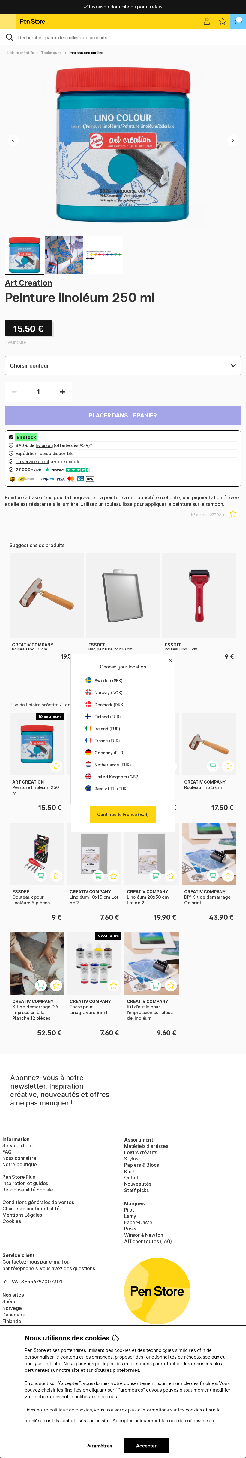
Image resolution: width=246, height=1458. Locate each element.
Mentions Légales (22, 1215)
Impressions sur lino (86, 52)
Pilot (129, 1210)
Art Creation (28, 282)
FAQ (6, 1152)
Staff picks (136, 1190)
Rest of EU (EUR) (111, 788)
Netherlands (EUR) (112, 764)
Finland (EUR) (107, 716)
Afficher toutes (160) (148, 1241)
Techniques (51, 52)
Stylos (131, 1159)
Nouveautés (137, 1184)
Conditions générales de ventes (38, 1202)
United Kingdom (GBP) (117, 776)
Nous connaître (19, 1158)
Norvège (12, 1308)
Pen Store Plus (18, 1177)
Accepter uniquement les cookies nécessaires (163, 1420)
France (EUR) (107, 740)
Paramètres (99, 1446)
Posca (131, 1229)
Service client (17, 1145)
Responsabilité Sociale (27, 1190)
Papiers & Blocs (141, 1165)
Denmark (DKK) (109, 704)
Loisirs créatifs (21, 52)
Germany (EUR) (109, 752)
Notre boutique (19, 1164)
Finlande (11, 1321)
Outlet (131, 1178)
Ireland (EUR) (107, 728)
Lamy (130, 1216)
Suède (9, 1301)
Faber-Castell (139, 1222)
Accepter (146, 1446)
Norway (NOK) (108, 692)
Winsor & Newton (143, 1235)
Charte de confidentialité (31, 1209)
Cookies (11, 1221)
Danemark (13, 1315)
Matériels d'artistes (146, 1146)
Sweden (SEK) (108, 680)
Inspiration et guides (25, 1183)
